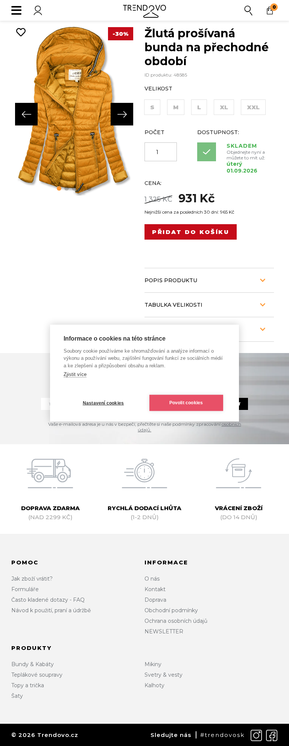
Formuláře (25, 589)
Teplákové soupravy (36, 674)
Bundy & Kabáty (32, 664)
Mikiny (152, 664)
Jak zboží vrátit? (32, 578)
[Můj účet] (37, 10)
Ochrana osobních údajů (175, 621)
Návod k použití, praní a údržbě (51, 610)
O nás (152, 578)
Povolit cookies (186, 402)
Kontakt (155, 589)
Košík (274, 7)
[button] (59, 188)
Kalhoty (154, 685)
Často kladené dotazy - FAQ (48, 599)
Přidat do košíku (190, 231)
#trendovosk (222, 734)
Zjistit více (75, 374)
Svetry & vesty (163, 674)
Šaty (17, 695)
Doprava (155, 599)
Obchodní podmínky (171, 610)
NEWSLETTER (163, 631)
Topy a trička (27, 685)
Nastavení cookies (103, 403)
